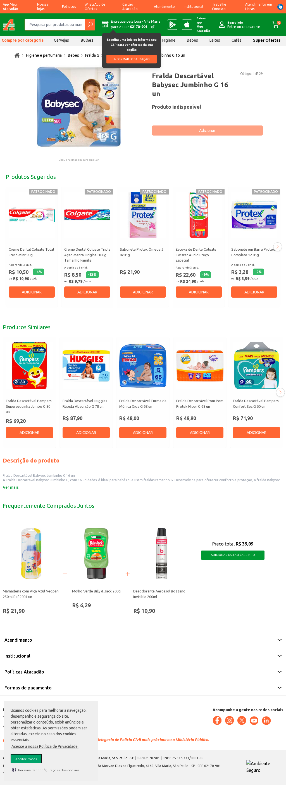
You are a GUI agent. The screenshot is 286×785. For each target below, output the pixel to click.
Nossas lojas (42, 7)
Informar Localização (131, 59)
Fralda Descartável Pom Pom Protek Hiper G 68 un (199, 403)
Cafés (237, 40)
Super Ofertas (266, 40)
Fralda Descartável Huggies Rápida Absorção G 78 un (85, 403)
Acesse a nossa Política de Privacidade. (44, 746)
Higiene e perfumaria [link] (44, 55)
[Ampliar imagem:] (79, 107)
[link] (17, 55)
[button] (45, 769)
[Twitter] (241, 720)
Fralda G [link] (92, 55)
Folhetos (69, 6)
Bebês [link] (73, 55)
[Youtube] (253, 720)
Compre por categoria (23, 40)
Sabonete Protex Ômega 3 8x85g (141, 252)
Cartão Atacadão (130, 7)
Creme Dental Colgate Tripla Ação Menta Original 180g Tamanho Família (87, 254)
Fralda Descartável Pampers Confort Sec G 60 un (256, 403)
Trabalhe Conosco (219, 7)
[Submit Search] (90, 24)
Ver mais (10, 487)
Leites (214, 40)
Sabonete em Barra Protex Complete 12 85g (253, 252)
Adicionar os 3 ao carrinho (233, 554)
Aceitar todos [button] (26, 759)
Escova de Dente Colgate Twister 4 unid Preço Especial (196, 254)
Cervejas (61, 40)
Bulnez (87, 40)
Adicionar (207, 130)
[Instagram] (229, 720)
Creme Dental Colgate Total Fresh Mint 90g (31, 252)
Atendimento (164, 6)
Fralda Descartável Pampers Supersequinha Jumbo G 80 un (29, 406)
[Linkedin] (266, 720)
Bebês (192, 40)
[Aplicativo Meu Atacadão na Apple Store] (187, 24)
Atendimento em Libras (258, 7)
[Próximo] (277, 246)
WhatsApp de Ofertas (95, 7)
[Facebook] (217, 720)
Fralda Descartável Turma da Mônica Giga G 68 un (142, 403)
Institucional (193, 6)
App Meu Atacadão (10, 7)
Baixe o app (204, 24)
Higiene (168, 40)
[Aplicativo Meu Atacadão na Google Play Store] (172, 24)
